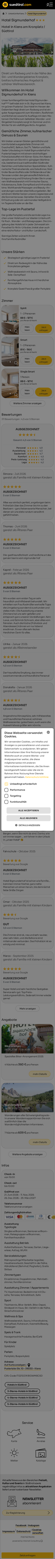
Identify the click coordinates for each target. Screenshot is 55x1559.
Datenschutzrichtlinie (37, 777)
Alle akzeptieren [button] (28, 810)
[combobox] (48, 732)
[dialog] (27, 779)
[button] (27, 825)
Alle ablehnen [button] (28, 818)
